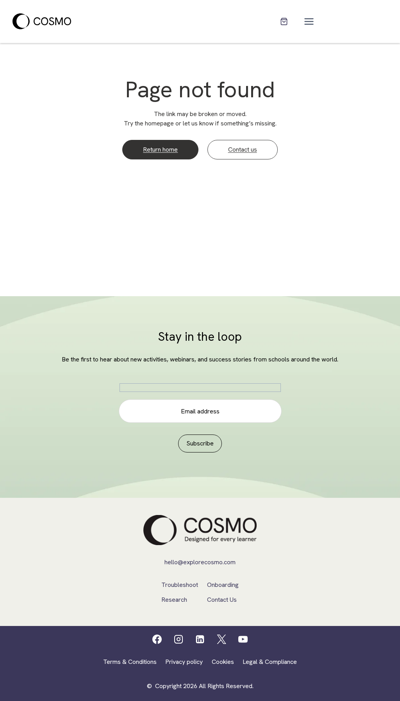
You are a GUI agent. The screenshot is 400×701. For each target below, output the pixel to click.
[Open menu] (309, 21)
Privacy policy (184, 662)
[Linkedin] (200, 639)
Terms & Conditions (130, 662)
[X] (221, 639)
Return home (160, 149)
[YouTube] (243, 639)
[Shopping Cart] (284, 21)
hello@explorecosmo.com (200, 562)
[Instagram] (178, 639)
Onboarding (223, 585)
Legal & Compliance (270, 662)
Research (174, 599)
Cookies (223, 662)
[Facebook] (157, 639)
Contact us (242, 149)
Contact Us (222, 599)
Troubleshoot (179, 585)
